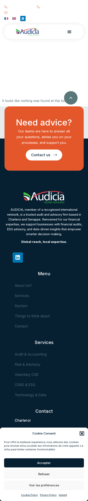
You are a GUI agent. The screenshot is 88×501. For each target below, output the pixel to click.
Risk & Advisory (27, 364)
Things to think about (32, 316)
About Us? (23, 286)
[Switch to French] (6, 18)
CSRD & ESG (25, 385)
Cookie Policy (29, 495)
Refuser (44, 474)
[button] (82, 433)
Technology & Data (30, 395)
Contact (21, 326)
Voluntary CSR (26, 375)
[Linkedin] (23, 18)
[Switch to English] (14, 18)
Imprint (63, 495)
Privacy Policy (48, 495)
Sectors (21, 306)
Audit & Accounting (31, 354)
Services (22, 296)
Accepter (44, 463)
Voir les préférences (44, 485)
